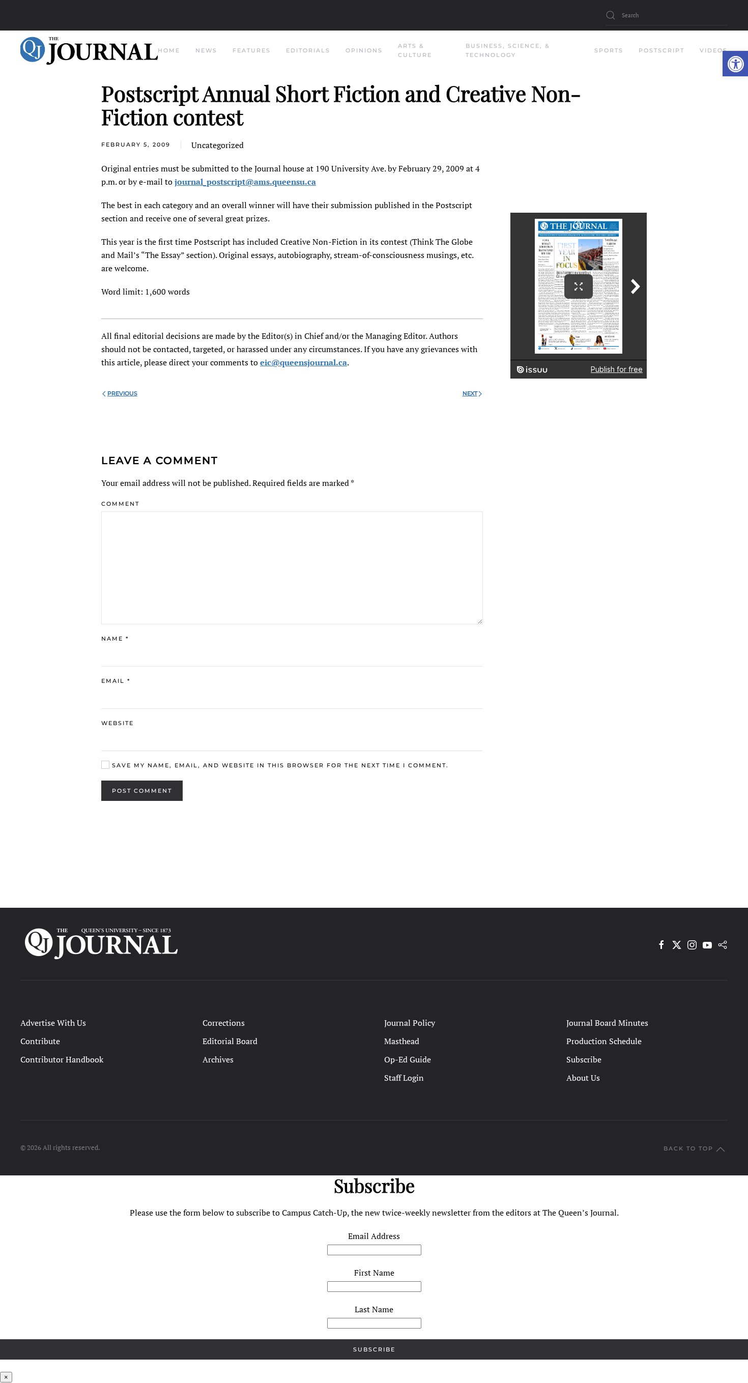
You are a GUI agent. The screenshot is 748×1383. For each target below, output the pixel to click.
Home (169, 50)
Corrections (224, 1022)
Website (117, 723)
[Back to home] (89, 51)
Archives (218, 1059)
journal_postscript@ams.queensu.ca (245, 181)
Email (115, 680)
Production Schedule (604, 1041)
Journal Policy (409, 1022)
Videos (714, 50)
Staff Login (404, 1077)
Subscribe (583, 1059)
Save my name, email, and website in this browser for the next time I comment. (279, 765)
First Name (374, 1272)
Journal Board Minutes (607, 1022)
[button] (735, 63)
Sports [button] (608, 50)
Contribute (40, 1041)
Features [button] (252, 50)
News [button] (206, 50)
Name (115, 638)
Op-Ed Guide (407, 1059)
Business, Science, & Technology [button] (508, 50)
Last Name (374, 1309)
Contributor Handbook (61, 1059)
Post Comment (142, 790)
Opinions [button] (364, 50)
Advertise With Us (53, 1022)
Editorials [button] (308, 50)
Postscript (661, 50)
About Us (583, 1077)
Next (470, 393)
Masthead (401, 1041)
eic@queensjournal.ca (303, 362)
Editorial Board (230, 1041)
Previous (122, 393)
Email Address (374, 1236)
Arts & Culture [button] (415, 50)
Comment (120, 503)
